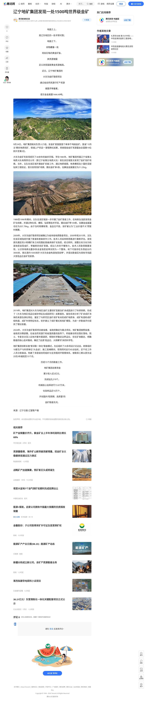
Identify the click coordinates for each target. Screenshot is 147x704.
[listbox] (52, 518)
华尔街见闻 (17, 443)
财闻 (15, 535)
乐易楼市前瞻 (18, 591)
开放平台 (48, 687)
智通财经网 (17, 461)
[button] (127, 20)
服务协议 (34, 687)
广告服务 (55, 687)
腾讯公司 (49, 697)
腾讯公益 (69, 687)
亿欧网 (15, 554)
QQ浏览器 (77, 687)
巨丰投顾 (24, 517)
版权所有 (55, 697)
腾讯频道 (84, 687)
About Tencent (25, 687)
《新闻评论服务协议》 (44, 617)
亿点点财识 (17, 609)
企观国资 (16, 480)
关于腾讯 (16, 687)
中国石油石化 (18, 498)
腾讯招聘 (62, 687)
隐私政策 (41, 687)
